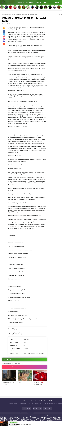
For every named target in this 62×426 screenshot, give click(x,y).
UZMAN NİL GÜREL (13, 420)
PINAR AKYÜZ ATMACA (40, 419)
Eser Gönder (40, 415)
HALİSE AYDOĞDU (46, 418)
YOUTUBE (28, 408)
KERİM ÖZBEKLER (3, 419)
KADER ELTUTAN (56, 418)
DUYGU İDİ (10, 418)
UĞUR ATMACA (3, 420)
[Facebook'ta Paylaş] (13, 333)
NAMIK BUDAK (33, 417)
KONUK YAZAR (3, 417)
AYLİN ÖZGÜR (53, 417)
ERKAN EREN (25, 418)
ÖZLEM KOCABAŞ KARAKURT (27, 419)
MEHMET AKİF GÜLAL (14, 419)
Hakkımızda (2, 415)
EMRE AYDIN (17, 418)
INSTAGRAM (38, 408)
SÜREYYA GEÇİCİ (33, 420)
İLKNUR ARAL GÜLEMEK (13, 417)
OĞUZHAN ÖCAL (24, 417)
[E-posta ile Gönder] (20, 333)
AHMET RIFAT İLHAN (43, 417)
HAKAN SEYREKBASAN (35, 418)
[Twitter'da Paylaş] (9, 333)
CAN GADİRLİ (3, 418)
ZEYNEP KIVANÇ (50, 420)
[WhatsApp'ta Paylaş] (17, 333)
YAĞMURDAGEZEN (23, 420)
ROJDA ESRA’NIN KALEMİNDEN (54, 419)
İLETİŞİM (48, 408)
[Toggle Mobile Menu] (31, 2)
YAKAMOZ (42, 420)
